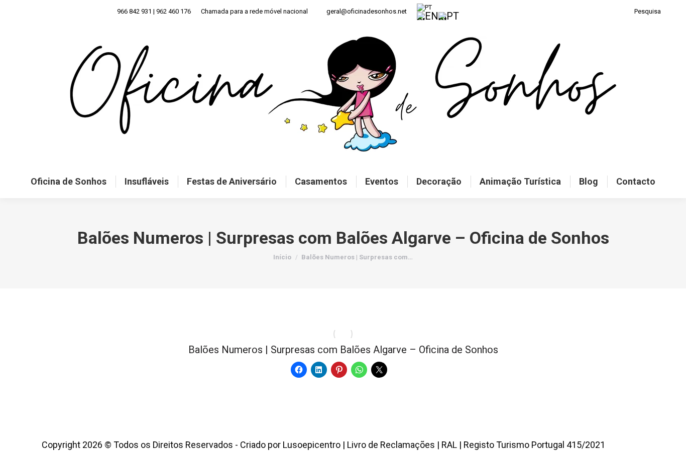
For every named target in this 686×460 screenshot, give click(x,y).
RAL (449, 444)
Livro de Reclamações (391, 444)
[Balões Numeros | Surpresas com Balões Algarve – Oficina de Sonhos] (343, 334)
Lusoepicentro (311, 444)
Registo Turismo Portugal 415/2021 (534, 444)
